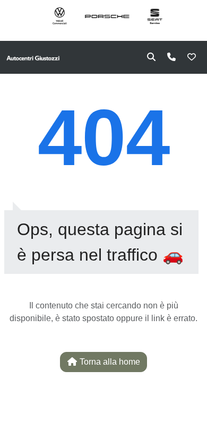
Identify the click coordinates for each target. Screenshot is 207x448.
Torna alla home (108, 361)
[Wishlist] (192, 57)
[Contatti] (171, 57)
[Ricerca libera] (151, 57)
